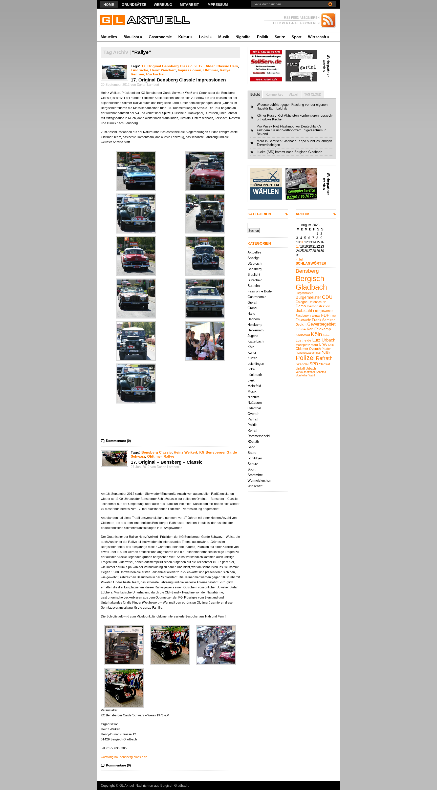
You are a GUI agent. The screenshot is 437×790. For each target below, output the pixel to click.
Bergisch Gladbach (311, 282)
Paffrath (253, 419)
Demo (301, 306)
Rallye (225, 70)
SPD (314, 363)
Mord (314, 345)
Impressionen (189, 70)
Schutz (253, 464)
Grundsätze (134, 5)
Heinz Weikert (185, 452)
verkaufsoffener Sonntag (311, 371)
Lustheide (303, 340)
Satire (280, 37)
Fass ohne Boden (260, 291)
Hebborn (254, 319)
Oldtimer (210, 70)
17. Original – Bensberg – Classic (167, 462)
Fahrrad (315, 315)
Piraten (327, 349)
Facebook (302, 315)
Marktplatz (303, 345)
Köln (251, 347)
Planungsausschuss (308, 352)
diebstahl (304, 310)
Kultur (185, 37)
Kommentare (274, 94)
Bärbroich (254, 263)
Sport (296, 37)
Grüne (301, 329)
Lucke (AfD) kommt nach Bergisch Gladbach (289, 152)
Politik (262, 37)
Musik (223, 37)
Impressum (217, 5)
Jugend (253, 336)
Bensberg (254, 269)
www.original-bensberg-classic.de (124, 757)
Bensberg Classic (156, 452)
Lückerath (255, 375)
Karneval (303, 335)
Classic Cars (227, 66)
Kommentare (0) (118, 441)
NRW (323, 345)
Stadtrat (324, 364)
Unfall (300, 368)
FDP (325, 315)
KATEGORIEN (259, 214)
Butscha (254, 286)
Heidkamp (255, 325)
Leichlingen (256, 364)
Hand (251, 313)
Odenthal (254, 408)
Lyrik (251, 380)
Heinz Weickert (163, 70)
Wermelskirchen (259, 480)
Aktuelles (108, 37)
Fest (333, 315)
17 (298, 246)
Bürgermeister (308, 297)
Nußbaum (255, 402)
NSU (331, 345)
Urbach (311, 368)
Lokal (205, 37)
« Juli (299, 259)
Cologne (302, 302)
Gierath (253, 302)
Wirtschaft (318, 37)
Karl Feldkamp (319, 329)
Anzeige (253, 258)
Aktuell (293, 94)
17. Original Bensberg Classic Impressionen (178, 79)
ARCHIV (302, 214)
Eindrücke (139, 70)
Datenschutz (317, 302)
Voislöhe (302, 375)
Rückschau (156, 74)
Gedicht (301, 324)
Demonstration (318, 306)
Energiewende (323, 311)
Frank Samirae (324, 320)
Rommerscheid (259, 436)
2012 (198, 66)
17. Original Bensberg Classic (166, 66)
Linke (326, 335)
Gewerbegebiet (321, 324)
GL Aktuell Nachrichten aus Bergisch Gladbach (153, 785)
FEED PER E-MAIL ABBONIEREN (296, 23)
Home (108, 5)
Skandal (302, 364)
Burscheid (255, 280)
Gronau (253, 308)
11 (301, 242)
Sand (251, 447)
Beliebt (254, 94)
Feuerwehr (303, 320)
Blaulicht (132, 37)
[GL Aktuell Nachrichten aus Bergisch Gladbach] (146, 20)
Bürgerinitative (304, 292)
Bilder (209, 66)
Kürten (252, 358)
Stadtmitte (255, 475)
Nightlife (242, 37)
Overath (253, 414)
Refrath (253, 430)
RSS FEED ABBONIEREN (302, 17)
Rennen (137, 74)
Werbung (163, 5)
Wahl (312, 375)
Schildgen (255, 458)
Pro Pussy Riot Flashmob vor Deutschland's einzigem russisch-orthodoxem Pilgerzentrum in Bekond (291, 130)
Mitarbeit (189, 5)
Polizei (305, 357)
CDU (327, 297)
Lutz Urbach (323, 340)
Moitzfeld (254, 386)
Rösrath (253, 441)
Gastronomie (160, 37)
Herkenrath (256, 330)
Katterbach (256, 341)
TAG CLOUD (312, 94)
